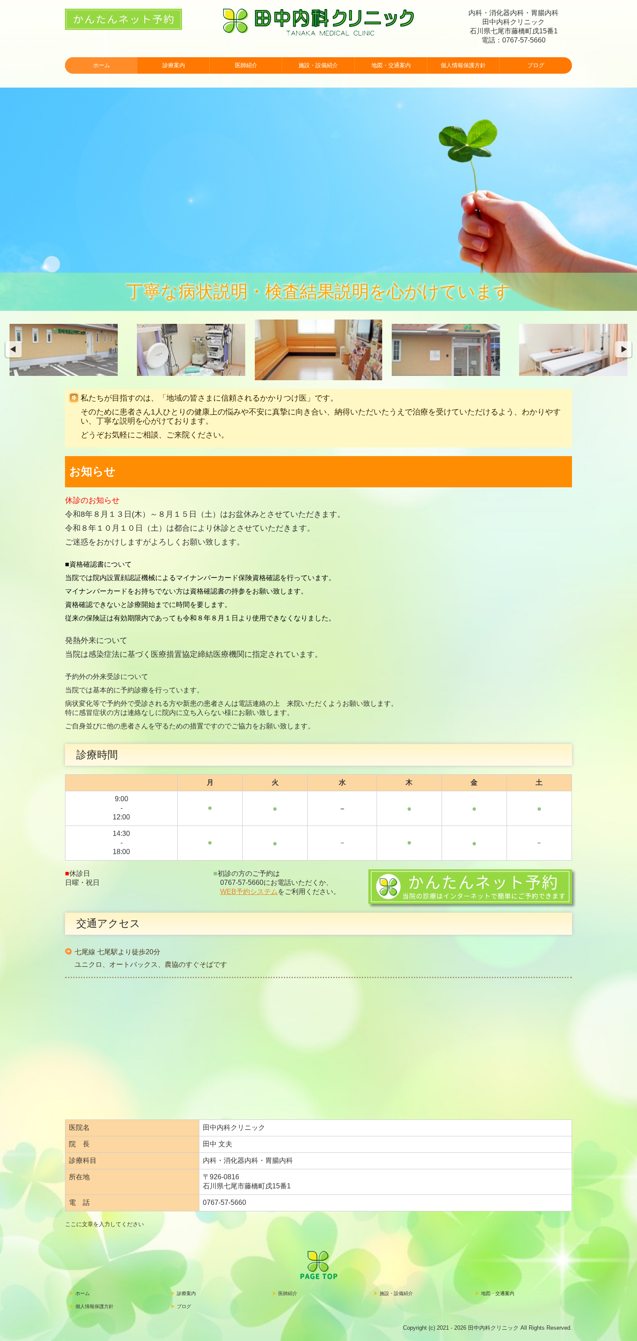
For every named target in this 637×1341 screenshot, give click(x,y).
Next (624, 350)
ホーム (101, 65)
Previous (13, 350)
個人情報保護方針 (463, 65)
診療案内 (173, 65)
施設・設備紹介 (318, 65)
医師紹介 (246, 65)
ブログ (535, 65)
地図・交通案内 (391, 65)
